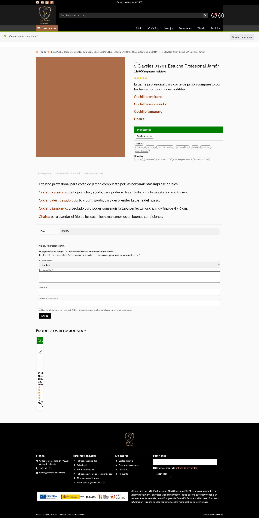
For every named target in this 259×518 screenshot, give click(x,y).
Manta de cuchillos (199, 160)
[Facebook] (37, 2)
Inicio (139, 28)
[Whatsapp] (52, 2)
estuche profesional (180, 160)
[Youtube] (42, 2)
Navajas (168, 28)
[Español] (221, 2)
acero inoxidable (163, 160)
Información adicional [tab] (68, 173)
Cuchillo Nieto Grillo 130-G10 (204, 276)
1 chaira (138, 160)
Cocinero (149, 147)
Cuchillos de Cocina (163, 147)
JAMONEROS (203, 147)
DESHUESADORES (180, 147)
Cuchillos (153, 28)
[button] (39, 28)
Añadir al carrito (144, 136)
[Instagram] (47, 2)
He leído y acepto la (176, 356)
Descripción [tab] (44, 173)
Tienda (201, 28)
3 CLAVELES (139, 147)
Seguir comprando (242, 36)
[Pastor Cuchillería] (45, 15)
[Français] (213, 2)
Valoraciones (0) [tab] (94, 173)
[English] (208, 2)
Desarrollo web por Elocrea (212, 403)
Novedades (185, 28)
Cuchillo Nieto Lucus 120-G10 (53, 273)
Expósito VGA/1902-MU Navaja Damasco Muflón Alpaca (164, 279)
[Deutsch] (217, 2)
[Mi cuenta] (221, 15)
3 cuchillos (149, 160)
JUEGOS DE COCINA (141, 151)
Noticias (215, 28)
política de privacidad (186, 356)
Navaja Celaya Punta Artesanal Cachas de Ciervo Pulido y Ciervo (91, 279)
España (192, 147)
